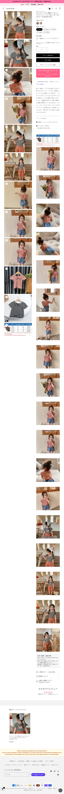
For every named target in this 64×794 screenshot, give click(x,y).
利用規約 (50, 788)
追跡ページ (27, 765)
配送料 (41, 38)
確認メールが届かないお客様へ (35, 761)
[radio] (37, 23)
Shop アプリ (55, 765)
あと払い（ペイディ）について (13, 765)
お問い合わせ (35, 765)
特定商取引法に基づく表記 (29, 790)
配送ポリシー (56, 788)
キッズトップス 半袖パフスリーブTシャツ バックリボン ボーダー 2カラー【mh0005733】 (19, 738)
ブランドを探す (49, 761)
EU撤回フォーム (45, 765)
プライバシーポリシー (41, 788)
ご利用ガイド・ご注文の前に (17, 761)
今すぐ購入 (48, 60)
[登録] (28, 774)
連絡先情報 (39, 790)
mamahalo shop (13, 788)
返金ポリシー (32, 788)
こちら (41, 84)
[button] (3, 8)
